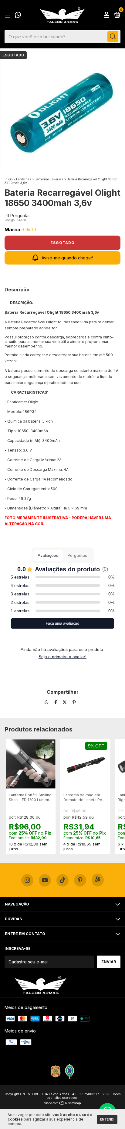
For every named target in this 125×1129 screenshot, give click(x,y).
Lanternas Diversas (49, 179)
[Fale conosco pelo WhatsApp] (18, 15)
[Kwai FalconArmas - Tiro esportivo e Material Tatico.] (98, 880)
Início (8, 179)
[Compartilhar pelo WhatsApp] (46, 702)
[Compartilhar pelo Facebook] (56, 702)
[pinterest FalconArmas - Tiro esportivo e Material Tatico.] (80, 880)
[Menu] (9, 15)
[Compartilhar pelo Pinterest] (74, 702)
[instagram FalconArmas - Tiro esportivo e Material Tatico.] (27, 880)
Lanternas (23, 179)
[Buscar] (112, 36)
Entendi (107, 1119)
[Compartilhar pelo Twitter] (65, 702)
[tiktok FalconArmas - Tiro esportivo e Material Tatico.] (62, 880)
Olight (29, 230)
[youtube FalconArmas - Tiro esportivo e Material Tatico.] (45, 880)
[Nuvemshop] (63, 1103)
